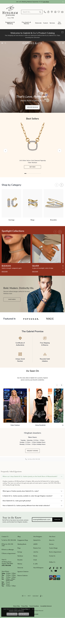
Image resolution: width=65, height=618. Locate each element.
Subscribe (57, 519)
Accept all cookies (23, 614)
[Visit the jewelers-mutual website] (35, 596)
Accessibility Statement (46, 606)
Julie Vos (35, 552)
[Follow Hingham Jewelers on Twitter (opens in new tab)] (52, 571)
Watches (20, 564)
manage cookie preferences (16, 610)
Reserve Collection (23, 575)
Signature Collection (23, 571)
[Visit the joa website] (41, 596)
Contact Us (52, 556)
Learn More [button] (46, 1)
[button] (55, 12)
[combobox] (30, 12)
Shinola (35, 556)
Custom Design (53, 548)
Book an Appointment (55, 552)
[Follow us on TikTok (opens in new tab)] (50, 568)
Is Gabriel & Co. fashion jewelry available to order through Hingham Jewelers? (27, 496)
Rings (19, 548)
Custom (45, 23)
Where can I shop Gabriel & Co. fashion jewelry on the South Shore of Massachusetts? (30, 476)
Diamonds (38, 23)
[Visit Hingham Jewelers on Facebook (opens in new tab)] (53, 568)
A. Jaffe (35, 564)
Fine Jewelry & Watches (26, 23)
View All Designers (38, 567)
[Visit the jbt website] (29, 596)
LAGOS (35, 544)
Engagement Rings (23, 540)
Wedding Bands (22, 544)
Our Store (59, 23)
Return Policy (16, 606)
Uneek (35, 560)
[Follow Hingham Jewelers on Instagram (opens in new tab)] (57, 568)
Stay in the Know (12, 517)
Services (52, 23)
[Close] (63, 2)
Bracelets (20, 560)
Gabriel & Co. (37, 540)
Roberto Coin (37, 548)
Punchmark (35, 614)
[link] (45, 12)
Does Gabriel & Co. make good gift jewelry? (17, 501)
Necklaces (20, 556)
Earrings (20, 552)
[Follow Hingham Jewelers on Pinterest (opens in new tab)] (61, 568)
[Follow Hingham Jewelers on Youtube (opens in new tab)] (56, 571)
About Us (51, 540)
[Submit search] (40, 12)
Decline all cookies (12, 614)
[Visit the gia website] (24, 596)
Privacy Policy (24, 606)
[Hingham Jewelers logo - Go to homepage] (10, 12)
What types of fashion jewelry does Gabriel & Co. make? (21, 491)
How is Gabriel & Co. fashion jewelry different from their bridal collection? (26, 505)
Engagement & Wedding (10, 23)
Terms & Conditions (34, 606)
